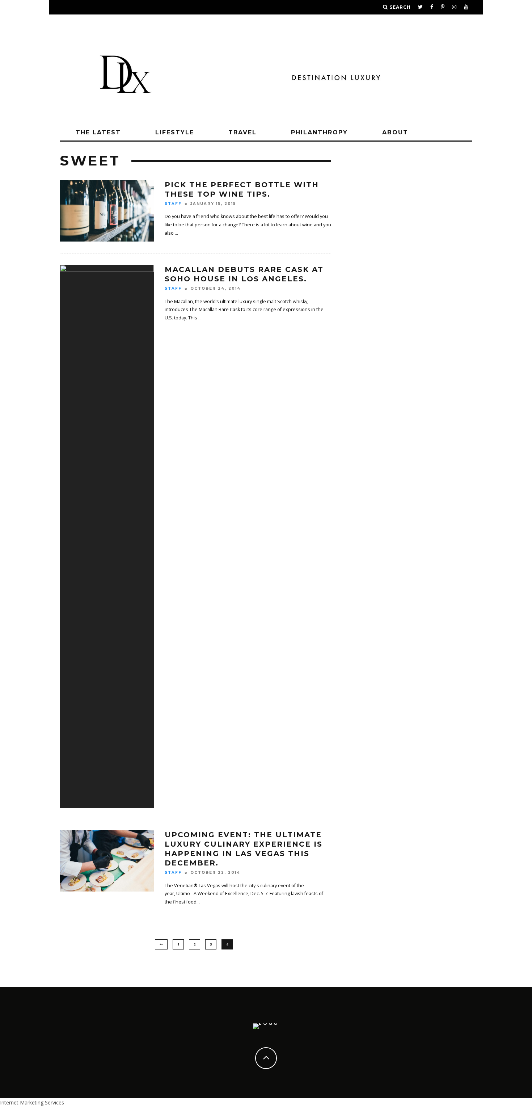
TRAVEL (242, 132)
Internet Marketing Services (32, 1102)
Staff (173, 203)
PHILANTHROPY (319, 132)
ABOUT (395, 132)
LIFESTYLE (174, 132)
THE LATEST (98, 132)
